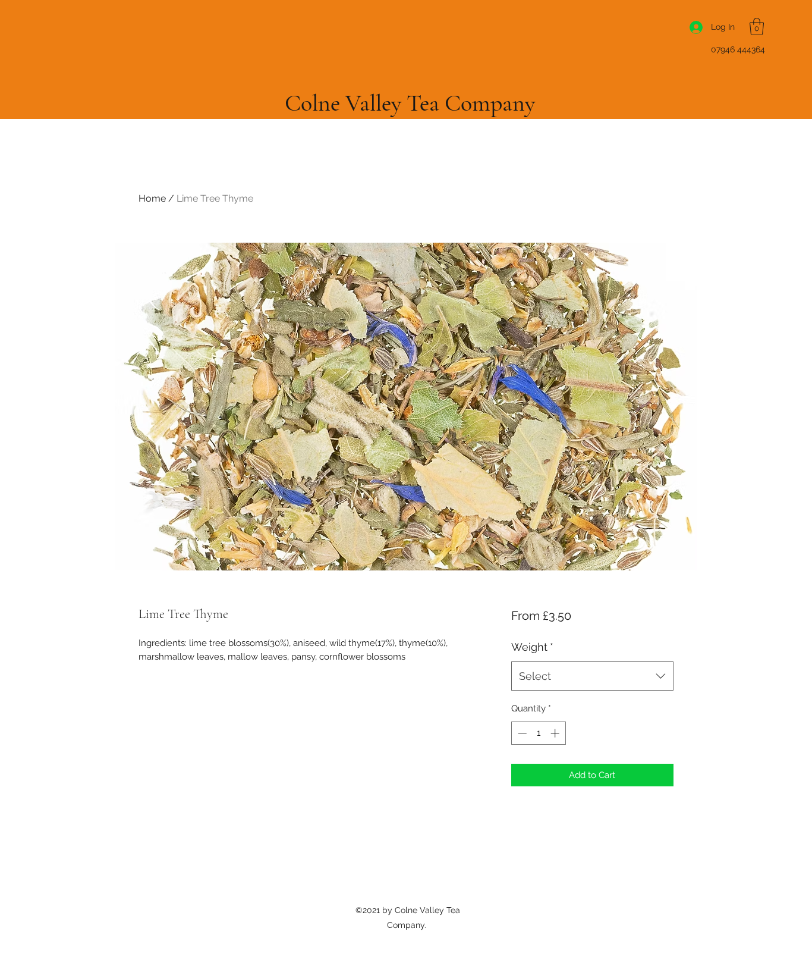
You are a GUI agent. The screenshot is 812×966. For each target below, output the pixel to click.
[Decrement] (521, 733)
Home (152, 198)
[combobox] (592, 676)
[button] (757, 26)
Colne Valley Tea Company (410, 103)
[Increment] (556, 733)
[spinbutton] (538, 733)
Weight (532, 647)
